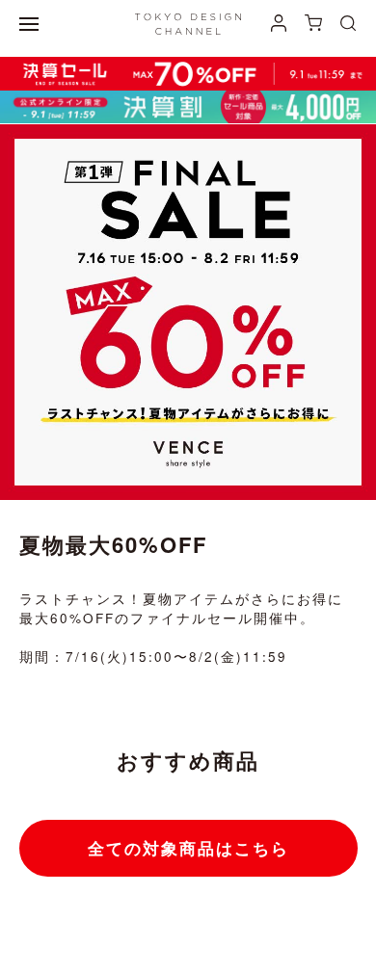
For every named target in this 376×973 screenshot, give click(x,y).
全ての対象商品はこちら (188, 847)
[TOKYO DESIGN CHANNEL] (188, 24)
